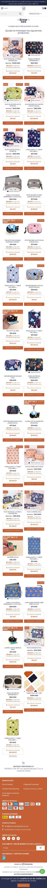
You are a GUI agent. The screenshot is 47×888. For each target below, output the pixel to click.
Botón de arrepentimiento (23, 874)
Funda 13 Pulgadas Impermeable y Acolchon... (13, 196)
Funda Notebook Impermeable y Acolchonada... (34, 59)
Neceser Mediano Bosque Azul (13, 377)
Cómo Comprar (7, 784)
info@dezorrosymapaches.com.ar (16, 826)
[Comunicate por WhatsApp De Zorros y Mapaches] (42, 871)
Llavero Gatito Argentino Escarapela (34, 422)
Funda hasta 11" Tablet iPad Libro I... (34, 150)
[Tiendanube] (23, 865)
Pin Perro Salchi (12, 557)
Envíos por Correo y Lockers (33, 789)
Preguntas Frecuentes (31, 784)
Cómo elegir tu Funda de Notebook (10, 794)
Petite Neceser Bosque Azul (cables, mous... (12, 422)
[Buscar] (20, 13)
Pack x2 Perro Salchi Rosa (34, 466)
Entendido (23, 885)
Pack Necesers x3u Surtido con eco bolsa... (34, 105)
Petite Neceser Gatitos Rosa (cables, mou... (34, 241)
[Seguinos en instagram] (3, 838)
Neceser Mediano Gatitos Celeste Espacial (34, 286)
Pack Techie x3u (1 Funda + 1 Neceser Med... (13, 512)
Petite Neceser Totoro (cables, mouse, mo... (34, 196)
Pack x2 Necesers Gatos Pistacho (13, 105)
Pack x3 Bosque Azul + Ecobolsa (13, 150)
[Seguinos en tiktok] (13, 838)
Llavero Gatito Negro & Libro (12, 648)
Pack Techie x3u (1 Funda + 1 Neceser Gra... (13, 59)
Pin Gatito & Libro (13, 331)
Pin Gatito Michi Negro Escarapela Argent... (13, 241)
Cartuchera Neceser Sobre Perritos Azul (34, 603)
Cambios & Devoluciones (10, 789)
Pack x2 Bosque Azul (34, 648)
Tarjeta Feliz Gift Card (34, 693)
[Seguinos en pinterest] (18, 838)
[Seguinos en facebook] (8, 838)
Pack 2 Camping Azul (34, 512)
